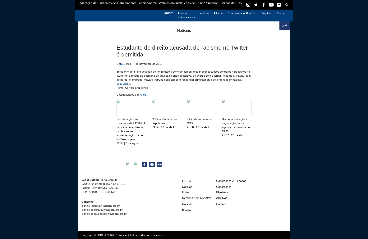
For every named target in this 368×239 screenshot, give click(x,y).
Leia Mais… (124, 83)
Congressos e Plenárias (242, 13)
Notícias (204, 13)
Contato (281, 13)
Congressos (224, 186)
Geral (120, 63)
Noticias (187, 186)
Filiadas (218, 13)
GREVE (168, 13)
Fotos (185, 192)
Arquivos (266, 13)
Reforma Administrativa (186, 15)
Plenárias (222, 192)
